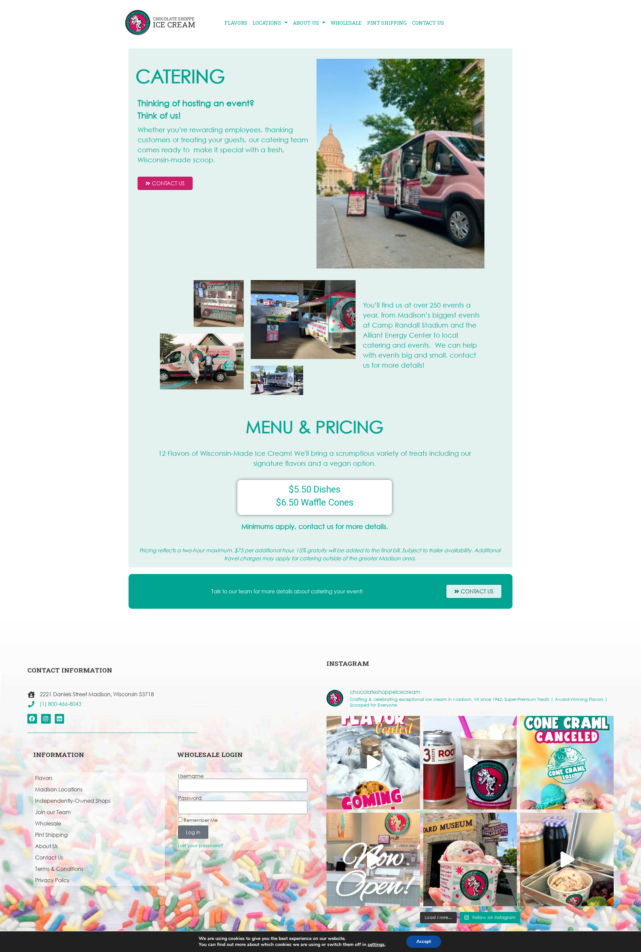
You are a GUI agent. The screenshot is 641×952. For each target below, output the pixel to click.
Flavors (235, 22)
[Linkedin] (59, 719)
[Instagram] (46, 719)
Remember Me (200, 819)
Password (190, 798)
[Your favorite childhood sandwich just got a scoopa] (567, 859)
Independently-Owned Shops (73, 800)
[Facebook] (32, 719)
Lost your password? (200, 845)
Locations (266, 22)
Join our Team (53, 811)
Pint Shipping (387, 22)
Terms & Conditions (59, 868)
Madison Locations (58, 789)
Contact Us (428, 22)
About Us (306, 22)
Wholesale (346, 22)
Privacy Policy (52, 880)
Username (191, 776)
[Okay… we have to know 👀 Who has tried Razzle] (470, 859)
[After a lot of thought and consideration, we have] (567, 762)
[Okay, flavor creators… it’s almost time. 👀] (373, 762)
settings (376, 945)
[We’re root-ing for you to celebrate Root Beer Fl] (470, 762)
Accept (423, 941)
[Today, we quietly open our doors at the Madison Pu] (373, 859)
